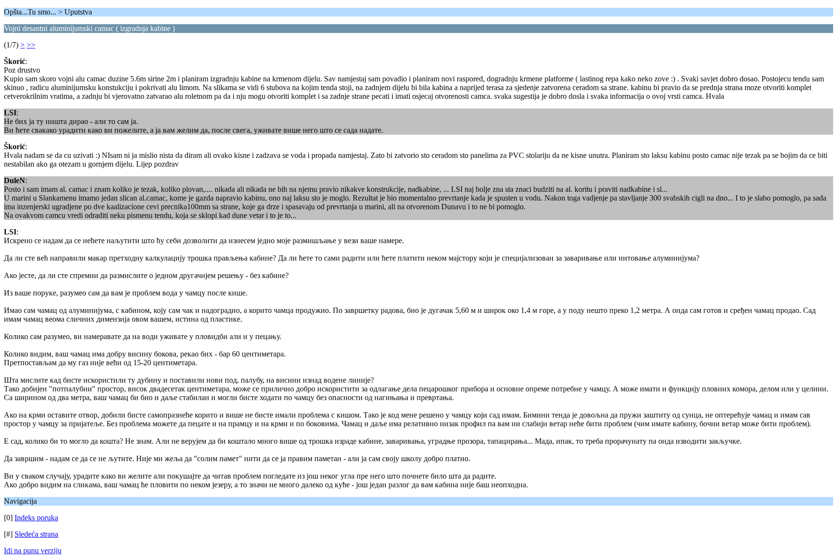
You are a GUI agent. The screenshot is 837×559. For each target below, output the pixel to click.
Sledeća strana (36, 534)
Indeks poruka (36, 517)
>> (31, 45)
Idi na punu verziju (33, 550)
